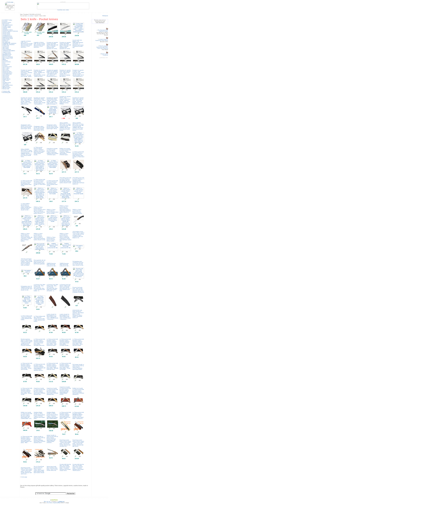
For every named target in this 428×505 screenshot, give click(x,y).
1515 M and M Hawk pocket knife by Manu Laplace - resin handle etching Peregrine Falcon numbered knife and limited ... (26, 262)
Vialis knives (5, 83)
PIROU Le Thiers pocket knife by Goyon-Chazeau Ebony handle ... (51, 239)
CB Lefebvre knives (7, 25)
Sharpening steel (6, 71)
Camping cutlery (6, 27)
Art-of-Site (49, 502)
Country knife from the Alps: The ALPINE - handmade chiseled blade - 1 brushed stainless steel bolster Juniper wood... (65, 467)
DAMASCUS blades (7, 37)
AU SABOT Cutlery (7, 20)
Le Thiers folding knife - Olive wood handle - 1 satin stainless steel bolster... (26, 317)
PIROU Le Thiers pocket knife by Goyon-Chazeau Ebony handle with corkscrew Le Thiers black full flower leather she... (65, 237)
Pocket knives (6, 64)
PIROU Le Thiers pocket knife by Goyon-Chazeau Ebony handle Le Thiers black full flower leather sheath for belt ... (39, 237)
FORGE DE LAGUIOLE (8, 44)
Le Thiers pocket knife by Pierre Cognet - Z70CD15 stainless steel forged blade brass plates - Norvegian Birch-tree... (39, 342)
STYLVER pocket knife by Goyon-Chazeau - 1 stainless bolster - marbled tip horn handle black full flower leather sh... (78, 181)
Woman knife (5, 88)
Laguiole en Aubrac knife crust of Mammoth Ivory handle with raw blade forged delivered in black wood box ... (27, 44)
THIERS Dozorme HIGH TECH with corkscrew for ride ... (52, 264)
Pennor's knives (6, 61)
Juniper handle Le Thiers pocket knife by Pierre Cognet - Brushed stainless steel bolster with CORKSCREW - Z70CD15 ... (52, 439)
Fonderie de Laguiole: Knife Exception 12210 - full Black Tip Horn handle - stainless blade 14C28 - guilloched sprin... (39, 73)
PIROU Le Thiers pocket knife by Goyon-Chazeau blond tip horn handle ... (52, 211)
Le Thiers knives (6, 53)
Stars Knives (5, 76)
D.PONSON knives (7, 36)
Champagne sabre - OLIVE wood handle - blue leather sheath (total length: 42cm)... (39, 128)
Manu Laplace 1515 (7, 58)
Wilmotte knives (6, 87)
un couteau (30, 15)
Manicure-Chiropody (7, 56)
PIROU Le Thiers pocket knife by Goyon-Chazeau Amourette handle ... (78, 211)
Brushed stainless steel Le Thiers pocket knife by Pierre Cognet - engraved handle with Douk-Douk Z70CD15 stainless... (26, 342)
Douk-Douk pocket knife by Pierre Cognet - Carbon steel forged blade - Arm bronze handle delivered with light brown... (78, 443)
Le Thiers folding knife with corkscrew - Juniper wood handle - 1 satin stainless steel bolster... (39, 319)
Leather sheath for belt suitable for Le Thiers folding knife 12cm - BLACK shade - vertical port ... (65, 317)
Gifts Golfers (5, 48)
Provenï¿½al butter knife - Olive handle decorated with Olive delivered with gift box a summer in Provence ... (78, 290)
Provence (4, 65)
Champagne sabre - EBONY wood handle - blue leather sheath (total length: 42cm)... (27, 126)
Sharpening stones (7, 72)
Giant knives (5, 47)
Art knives (4, 21)
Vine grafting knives (7, 85)
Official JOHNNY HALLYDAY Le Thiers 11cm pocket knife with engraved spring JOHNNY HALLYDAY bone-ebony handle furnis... (26, 153)
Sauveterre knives (7, 66)
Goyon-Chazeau (6, 49)
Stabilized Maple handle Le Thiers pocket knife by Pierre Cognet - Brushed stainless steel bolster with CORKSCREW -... (52, 415)
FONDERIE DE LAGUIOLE (9, 43)
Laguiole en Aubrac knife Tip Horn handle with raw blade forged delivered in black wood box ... (39, 45)
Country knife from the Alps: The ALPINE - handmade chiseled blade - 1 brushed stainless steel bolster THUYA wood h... (78, 467)
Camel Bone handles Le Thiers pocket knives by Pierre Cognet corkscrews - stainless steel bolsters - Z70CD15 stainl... (52, 151)
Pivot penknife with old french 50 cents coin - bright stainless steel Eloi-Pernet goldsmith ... (39, 263)
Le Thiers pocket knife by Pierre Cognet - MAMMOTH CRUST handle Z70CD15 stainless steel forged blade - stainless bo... (78, 415)
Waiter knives (5, 86)
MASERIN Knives (6, 54)
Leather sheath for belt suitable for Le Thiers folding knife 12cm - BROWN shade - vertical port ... (52, 317)
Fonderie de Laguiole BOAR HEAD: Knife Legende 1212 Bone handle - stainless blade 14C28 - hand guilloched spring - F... (52, 101)
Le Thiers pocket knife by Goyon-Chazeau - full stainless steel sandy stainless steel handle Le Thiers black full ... (39, 182)
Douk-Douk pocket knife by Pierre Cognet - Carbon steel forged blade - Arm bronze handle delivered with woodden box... (65, 443)
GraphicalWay (56, 502)
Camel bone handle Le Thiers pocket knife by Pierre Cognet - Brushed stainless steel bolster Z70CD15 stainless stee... (39, 391)
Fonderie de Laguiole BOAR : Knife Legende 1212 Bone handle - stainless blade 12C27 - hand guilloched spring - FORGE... (65, 100)
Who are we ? (47, 501)
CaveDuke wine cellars (63, 9)
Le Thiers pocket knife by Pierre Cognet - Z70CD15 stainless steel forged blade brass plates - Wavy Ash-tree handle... (78, 342)
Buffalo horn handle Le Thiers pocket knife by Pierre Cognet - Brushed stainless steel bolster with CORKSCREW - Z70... (26, 415)
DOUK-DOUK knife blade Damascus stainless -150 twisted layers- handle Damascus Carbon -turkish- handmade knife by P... (78, 314)
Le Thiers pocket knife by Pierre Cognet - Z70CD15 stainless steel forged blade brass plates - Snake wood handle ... (26, 366)
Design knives (6, 39)
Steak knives (5, 77)
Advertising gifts (6, 92)
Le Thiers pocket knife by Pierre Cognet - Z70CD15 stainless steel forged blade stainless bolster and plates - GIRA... (65, 415)
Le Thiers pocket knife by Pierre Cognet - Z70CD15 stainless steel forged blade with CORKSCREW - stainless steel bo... (39, 367)
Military (4, 59)
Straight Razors (6, 79)
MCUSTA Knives (6, 55)
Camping (4, 28)
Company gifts (6, 91)
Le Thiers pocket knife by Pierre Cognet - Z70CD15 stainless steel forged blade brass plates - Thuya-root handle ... (65, 366)
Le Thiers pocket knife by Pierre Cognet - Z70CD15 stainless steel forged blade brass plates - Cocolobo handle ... (65, 342)
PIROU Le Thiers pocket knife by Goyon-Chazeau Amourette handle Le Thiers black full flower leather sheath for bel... (65, 209)
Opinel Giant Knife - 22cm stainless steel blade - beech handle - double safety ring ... (52, 468)
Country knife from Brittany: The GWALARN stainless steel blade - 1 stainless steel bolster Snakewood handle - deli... (78, 43)
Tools (3, 81)
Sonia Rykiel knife (7, 74)
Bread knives (5, 23)
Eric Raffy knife (6, 42)
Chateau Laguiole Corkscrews (10, 31)
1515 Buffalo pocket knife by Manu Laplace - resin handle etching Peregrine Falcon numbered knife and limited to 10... (78, 234)
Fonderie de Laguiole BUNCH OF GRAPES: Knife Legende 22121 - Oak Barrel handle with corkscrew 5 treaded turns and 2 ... (52, 73)
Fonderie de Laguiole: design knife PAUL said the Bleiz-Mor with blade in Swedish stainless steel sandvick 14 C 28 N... (52, 45)
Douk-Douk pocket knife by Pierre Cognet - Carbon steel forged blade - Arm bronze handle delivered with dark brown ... (26, 470)
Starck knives (5, 75)
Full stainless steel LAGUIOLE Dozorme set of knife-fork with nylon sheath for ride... (78, 263)
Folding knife (5, 45)
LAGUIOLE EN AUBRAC (8, 50)
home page (10, 2)
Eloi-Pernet (5, 41)
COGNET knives (6, 26)
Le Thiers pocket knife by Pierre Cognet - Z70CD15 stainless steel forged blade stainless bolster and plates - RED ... (26, 439)
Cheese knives (6, 32)
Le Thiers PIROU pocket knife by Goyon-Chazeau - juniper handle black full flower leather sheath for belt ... (26, 206)
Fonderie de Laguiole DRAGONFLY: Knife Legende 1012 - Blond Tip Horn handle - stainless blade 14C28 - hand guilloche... (39, 101)
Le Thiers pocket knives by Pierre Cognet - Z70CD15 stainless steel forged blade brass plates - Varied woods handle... (39, 151)
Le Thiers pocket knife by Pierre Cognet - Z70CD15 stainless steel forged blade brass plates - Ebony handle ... (26, 391)
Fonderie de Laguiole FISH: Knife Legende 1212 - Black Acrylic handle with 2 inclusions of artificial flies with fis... (65, 73)
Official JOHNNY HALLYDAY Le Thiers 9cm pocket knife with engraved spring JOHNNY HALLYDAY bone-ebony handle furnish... (65, 126)
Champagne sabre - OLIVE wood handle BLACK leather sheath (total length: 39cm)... (52, 126)
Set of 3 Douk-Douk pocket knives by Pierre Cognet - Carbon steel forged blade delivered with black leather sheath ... (39, 470)
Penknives (5, 60)
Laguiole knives (6, 52)
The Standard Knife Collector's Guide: (103, 30)
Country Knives (6, 34)
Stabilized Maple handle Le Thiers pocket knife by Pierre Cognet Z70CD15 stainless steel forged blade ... (39, 415)
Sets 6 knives (5, 70)
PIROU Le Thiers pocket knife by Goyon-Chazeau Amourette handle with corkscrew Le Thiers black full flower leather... (26, 237)
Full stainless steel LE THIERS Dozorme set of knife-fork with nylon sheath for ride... (26, 288)
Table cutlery (5, 80)
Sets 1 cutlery (5, 68)
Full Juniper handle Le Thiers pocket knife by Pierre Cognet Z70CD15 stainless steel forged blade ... (78, 367)
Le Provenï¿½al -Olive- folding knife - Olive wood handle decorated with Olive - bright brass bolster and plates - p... (52, 287)
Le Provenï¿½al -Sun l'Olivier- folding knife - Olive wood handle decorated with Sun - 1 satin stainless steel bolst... (65, 287)
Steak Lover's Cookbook (104, 54)
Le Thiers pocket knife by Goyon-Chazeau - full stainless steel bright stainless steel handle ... (26, 183)
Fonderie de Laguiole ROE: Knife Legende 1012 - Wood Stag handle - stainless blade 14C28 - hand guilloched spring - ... (78, 101)
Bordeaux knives (6, 22)
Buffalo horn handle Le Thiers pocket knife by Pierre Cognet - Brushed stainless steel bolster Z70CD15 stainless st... (78, 391)
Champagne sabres (7, 29)
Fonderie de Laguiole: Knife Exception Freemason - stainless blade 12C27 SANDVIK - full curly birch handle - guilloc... (26, 73)
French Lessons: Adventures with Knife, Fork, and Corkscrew (102, 47)
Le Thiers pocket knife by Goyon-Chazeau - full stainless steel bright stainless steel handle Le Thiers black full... (78, 155)
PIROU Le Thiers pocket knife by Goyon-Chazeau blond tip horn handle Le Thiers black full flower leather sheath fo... (39, 210)
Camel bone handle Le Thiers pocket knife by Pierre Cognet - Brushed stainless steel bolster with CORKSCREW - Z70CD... (65, 390)
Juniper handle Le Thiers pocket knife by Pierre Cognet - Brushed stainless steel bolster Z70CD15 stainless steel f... (39, 439)
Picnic (3, 63)
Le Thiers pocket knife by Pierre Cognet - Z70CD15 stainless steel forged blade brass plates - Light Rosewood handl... (52, 342)
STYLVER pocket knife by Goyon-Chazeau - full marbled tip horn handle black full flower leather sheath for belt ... (65, 181)
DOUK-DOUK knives (7, 38)
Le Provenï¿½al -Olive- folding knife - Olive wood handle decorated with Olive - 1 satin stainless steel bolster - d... (39, 287)
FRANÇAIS (105, 15)
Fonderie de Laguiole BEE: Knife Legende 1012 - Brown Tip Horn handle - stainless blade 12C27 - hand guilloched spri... (26, 101)
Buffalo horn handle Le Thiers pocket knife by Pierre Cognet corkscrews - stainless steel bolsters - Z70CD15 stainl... (65, 151)
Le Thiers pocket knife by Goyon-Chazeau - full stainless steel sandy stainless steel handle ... (52, 183)
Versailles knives (6, 82)
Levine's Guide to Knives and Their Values (102, 40)
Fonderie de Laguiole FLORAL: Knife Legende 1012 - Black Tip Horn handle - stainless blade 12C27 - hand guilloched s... (78, 73)
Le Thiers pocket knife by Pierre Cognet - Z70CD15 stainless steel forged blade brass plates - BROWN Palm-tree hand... (52, 366)
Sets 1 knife (5, 69)
